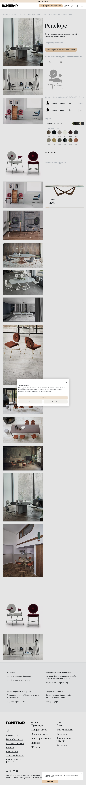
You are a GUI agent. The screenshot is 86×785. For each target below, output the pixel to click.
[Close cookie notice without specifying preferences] (67, 382)
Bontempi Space (43, 1)
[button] (13, 1)
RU (67, 6)
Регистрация (50, 781)
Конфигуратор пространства (50, 6)
